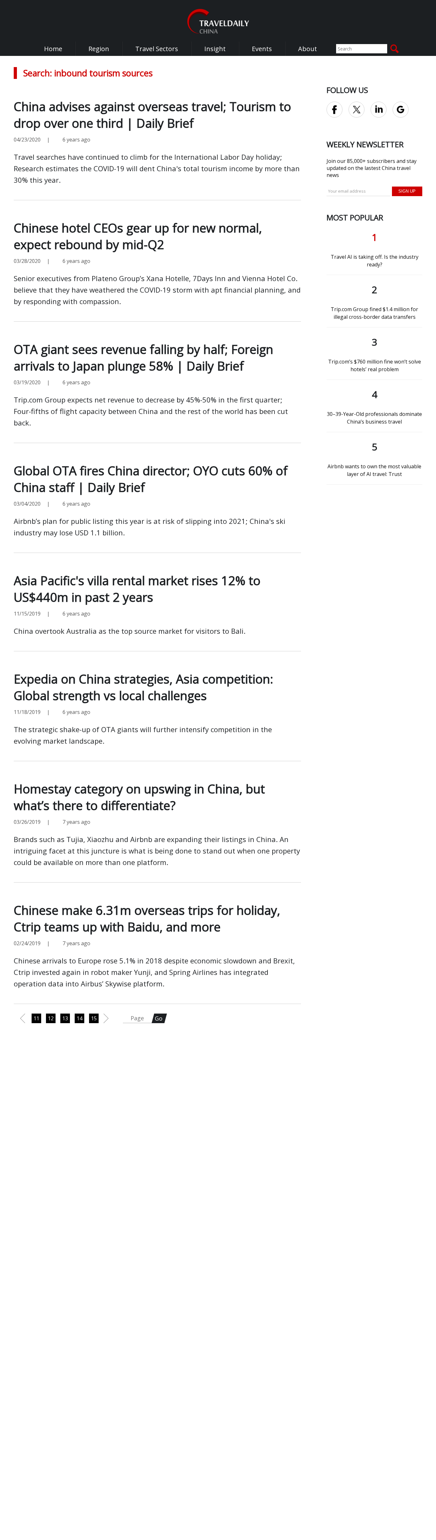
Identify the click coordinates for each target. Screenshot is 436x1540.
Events (262, 48)
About (307, 48)
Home (53, 48)
